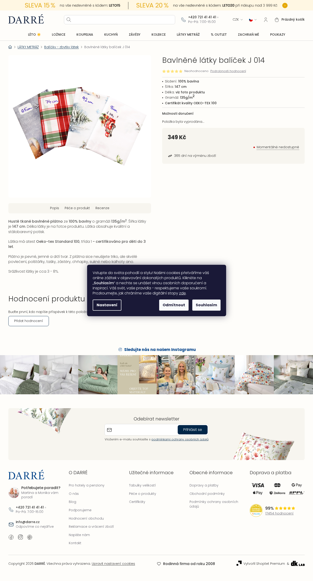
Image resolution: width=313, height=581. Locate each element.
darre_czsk (20, 537)
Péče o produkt (77, 208)
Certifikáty (137, 501)
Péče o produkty (142, 493)
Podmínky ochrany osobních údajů (214, 504)
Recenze (102, 208)
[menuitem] (34, 35)
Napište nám (79, 535)
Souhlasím (206, 305)
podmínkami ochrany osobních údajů (180, 439)
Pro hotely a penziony (86, 485)
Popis (54, 208)
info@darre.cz (28, 522)
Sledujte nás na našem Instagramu (160, 349)
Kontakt (75, 543)
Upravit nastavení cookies (113, 563)
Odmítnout (174, 305)
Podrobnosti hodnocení (228, 71)
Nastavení (107, 305)
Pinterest (29, 537)
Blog (72, 501)
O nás (74, 493)
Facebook (11, 537)
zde (182, 293)
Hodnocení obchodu (86, 518)
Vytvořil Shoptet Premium (264, 564)
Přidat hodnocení (28, 321)
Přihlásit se (192, 429)
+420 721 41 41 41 (202, 17)
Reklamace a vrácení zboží (91, 526)
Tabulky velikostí (142, 485)
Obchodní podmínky (207, 493)
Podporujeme (80, 510)
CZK (236, 19)
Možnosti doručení (177, 113)
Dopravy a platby (204, 485)
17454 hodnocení (279, 513)
